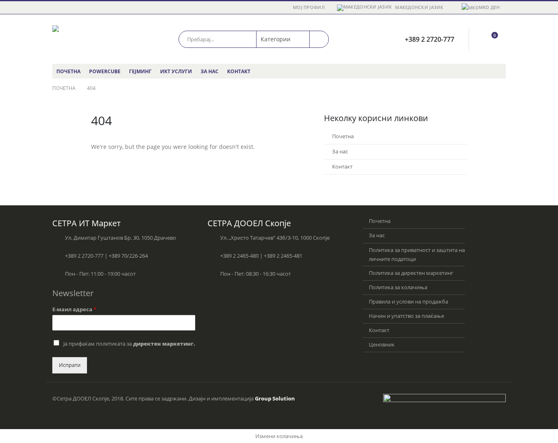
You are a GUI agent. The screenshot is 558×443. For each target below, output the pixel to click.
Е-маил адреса (74, 309)
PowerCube (105, 71)
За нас (210, 71)
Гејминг (140, 71)
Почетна (68, 71)
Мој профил (309, 7)
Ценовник (382, 344)
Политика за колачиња (398, 287)
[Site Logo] (87, 39)
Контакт (238, 71)
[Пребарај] (319, 39)
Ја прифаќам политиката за (129, 343)
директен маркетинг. (164, 343)
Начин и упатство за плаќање (406, 316)
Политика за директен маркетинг (411, 273)
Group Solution (275, 398)
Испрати (69, 365)
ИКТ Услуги (176, 71)
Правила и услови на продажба (408, 301)
